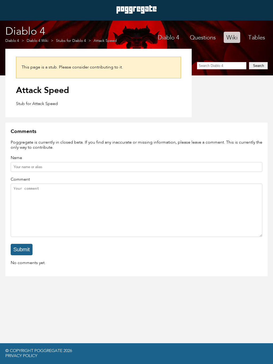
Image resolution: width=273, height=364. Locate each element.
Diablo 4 (168, 38)
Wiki (232, 38)
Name (16, 158)
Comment (20, 179)
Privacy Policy (21, 356)
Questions (203, 38)
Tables (256, 38)
